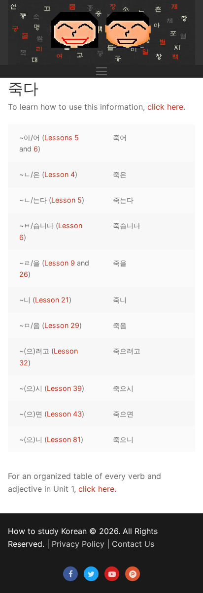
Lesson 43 (64, 414)
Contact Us (133, 544)
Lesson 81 (64, 439)
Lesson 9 (59, 263)
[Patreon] (132, 573)
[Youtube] (111, 573)
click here (165, 107)
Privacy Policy (78, 544)
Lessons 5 (61, 137)
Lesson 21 (52, 300)
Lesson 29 (61, 325)
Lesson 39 (64, 388)
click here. (97, 489)
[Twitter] (91, 573)
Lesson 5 (66, 200)
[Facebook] (70, 573)
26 (23, 274)
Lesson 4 (59, 174)
